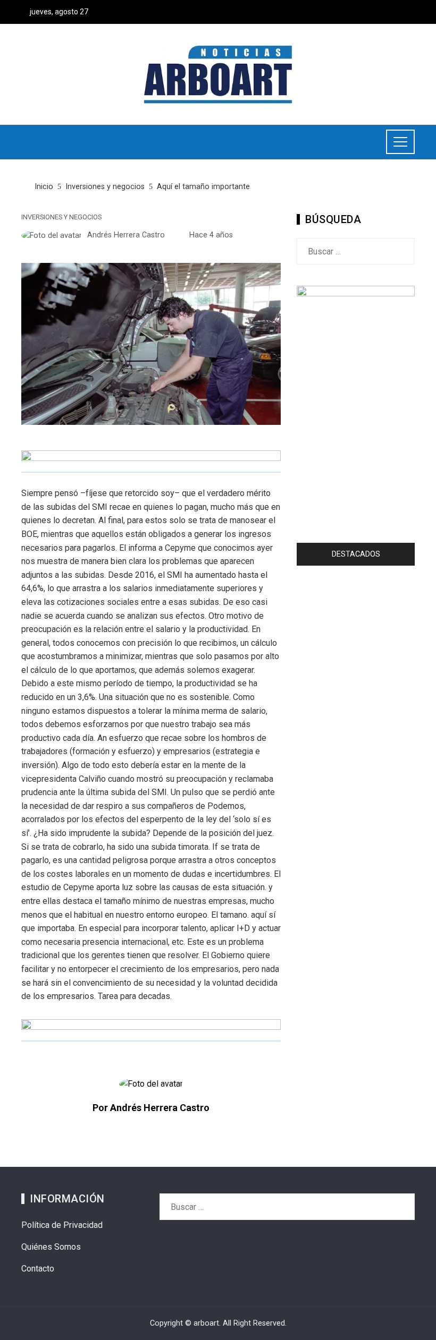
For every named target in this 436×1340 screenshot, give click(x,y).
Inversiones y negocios (61, 217)
